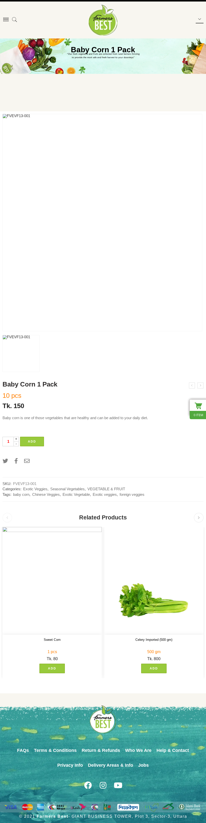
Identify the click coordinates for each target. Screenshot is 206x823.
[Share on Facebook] (16, 461)
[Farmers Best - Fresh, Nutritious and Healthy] (103, 20)
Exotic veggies (105, 495)
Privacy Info (70, 765)
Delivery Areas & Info (110, 765)
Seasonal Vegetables (67, 489)
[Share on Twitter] (5, 461)
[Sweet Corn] (52, 581)
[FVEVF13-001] (102, 222)
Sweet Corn (52, 640)
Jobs (143, 765)
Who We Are (138, 750)
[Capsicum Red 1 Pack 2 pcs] (200, 385)
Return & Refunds (101, 750)
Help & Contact (173, 750)
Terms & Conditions (55, 750)
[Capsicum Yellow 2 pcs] (192, 385)
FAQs (23, 750)
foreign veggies (132, 495)
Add (32, 441)
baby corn (21, 495)
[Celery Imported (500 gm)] (153, 581)
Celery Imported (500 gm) (153, 640)
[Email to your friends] (27, 461)
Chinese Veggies (46, 495)
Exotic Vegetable (76, 495)
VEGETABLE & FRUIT (106, 489)
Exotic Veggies (35, 489)
